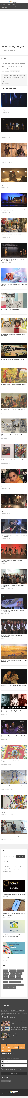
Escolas (8, 1050)
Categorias (6, 71)
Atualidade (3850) (7, 871)
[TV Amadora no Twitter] (4, 1081)
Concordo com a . (12, 1069)
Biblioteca (11, 982)
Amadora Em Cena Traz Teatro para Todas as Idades (13, 685)
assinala (6, 982)
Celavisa (6, 976)
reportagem (20, 970)
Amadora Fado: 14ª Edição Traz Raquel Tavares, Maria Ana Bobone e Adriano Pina (12, 711)
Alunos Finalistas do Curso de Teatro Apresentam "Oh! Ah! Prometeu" (14, 535)
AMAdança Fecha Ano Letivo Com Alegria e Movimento (11, 560)
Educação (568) (17, 866)
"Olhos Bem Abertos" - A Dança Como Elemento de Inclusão (13, 134)
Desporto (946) (6, 868)
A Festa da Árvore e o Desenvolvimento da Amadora (13, 384)
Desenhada (6, 987)
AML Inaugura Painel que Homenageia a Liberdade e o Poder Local (14, 786)
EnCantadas (13, 973)
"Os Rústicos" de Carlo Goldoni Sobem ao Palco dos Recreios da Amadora (13, 159)
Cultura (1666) (6, 866)
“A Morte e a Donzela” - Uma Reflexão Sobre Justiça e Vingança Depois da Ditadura (13, 209)
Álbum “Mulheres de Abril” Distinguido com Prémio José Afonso (13, 485)
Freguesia (10, 1047)
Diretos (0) (16, 869)
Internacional (12, 984)
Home (4, 4)
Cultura (13, 4)
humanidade (20, 984)
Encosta (3, 1050)
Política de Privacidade (15, 1069)
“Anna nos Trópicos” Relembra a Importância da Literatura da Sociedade (12, 259)
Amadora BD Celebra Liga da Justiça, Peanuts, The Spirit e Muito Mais (13, 611)
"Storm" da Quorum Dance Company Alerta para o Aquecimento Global (13, 184)
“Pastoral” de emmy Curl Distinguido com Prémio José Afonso (14, 285)
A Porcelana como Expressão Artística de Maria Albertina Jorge (12, 435)
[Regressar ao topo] (23, 1089)
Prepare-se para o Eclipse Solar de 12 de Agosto (14, 894)
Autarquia (21, 1047)
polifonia (20, 973)
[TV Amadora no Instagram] (7, 1081)
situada (5, 984)
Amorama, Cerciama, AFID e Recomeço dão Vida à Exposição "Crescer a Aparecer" (13, 811)
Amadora (6, 979)
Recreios (18, 976)
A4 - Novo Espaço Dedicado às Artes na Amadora (12, 459)
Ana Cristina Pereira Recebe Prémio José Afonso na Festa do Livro (13, 836)
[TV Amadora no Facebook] (2, 1081)
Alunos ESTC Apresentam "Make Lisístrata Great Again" (12, 510)
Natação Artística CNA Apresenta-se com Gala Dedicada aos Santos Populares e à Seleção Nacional (19, 1029)
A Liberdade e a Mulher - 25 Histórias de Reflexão (13, 409)
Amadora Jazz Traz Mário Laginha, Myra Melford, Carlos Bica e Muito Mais (13, 736)
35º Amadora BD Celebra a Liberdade (10, 309)
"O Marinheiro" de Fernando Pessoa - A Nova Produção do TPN (12, 109)
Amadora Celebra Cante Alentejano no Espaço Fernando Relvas (12, 636)
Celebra (9, 1044)
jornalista (13, 987)
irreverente (12, 979)
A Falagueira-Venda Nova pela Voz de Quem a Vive (13, 359)
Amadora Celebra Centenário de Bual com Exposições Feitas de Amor (14, 661)
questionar (12, 976)
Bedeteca (18, 982)
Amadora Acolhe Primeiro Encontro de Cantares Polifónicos (12, 586)
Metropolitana (12, 970)
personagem (20, 979)
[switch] (1, 1068)
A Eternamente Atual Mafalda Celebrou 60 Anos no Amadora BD (13, 335)
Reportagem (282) (18, 868)
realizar (6, 970)
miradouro (6, 973)
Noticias (8, 4)
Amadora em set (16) (7, 869)
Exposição (3, 1047)
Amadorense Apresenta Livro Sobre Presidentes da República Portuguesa (13, 761)
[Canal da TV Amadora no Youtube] (9, 1081)
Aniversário (21, 1044)
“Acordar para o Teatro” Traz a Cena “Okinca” (12, 234)
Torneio (16, 1047)
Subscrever (3, 81)
